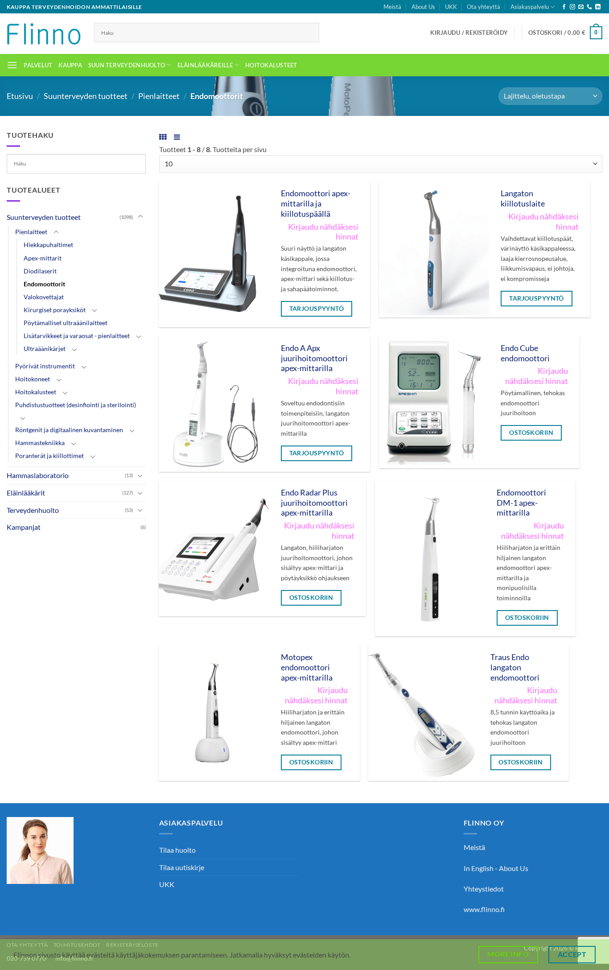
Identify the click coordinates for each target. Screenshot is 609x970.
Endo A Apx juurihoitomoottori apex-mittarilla (314, 358)
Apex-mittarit (43, 258)
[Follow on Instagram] (572, 7)
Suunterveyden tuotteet (86, 96)
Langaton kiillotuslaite (523, 198)
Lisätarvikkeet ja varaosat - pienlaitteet (77, 335)
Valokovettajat (44, 297)
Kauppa (70, 65)
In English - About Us (496, 868)
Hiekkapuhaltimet (48, 244)
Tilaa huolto (177, 850)
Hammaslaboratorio (38, 475)
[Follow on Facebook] (564, 7)
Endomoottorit (44, 284)
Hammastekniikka (40, 442)
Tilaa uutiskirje (181, 867)
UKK (451, 6)
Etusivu (20, 96)
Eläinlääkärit (26, 492)
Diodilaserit (40, 271)
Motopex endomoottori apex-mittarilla (307, 667)
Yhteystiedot (484, 888)
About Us (423, 6)
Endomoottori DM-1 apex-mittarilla (521, 503)
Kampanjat (24, 527)
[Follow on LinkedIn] (598, 7)
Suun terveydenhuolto (126, 65)
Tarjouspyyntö (316, 308)
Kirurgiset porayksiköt (55, 310)
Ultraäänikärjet (45, 348)
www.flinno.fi (484, 909)
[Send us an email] (581, 7)
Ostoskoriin (531, 432)
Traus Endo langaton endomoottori (514, 667)
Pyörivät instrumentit (45, 366)
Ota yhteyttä (483, 6)
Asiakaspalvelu (529, 6)
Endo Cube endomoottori (525, 353)
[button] (469, 32)
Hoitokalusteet (271, 65)
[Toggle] (140, 216)
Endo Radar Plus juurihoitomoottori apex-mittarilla (314, 503)
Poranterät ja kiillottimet (49, 455)
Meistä (392, 6)
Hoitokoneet (32, 379)
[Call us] (589, 7)
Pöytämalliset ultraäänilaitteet (65, 322)
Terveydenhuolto (33, 510)
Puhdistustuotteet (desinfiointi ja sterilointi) (75, 405)
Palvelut (38, 65)
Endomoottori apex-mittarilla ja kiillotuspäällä (315, 204)
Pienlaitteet (159, 96)
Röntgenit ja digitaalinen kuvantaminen (69, 429)
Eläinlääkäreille (205, 65)
